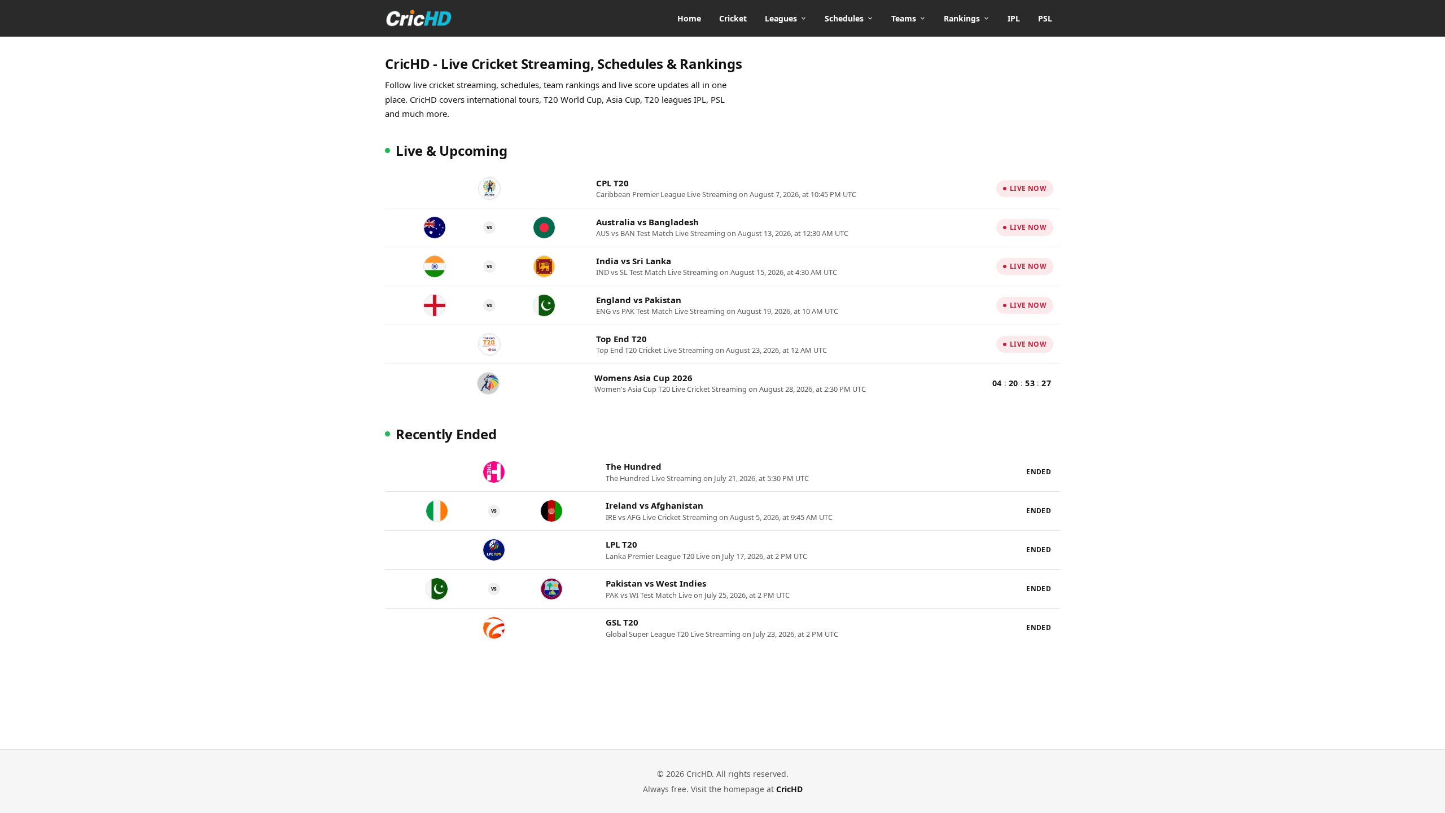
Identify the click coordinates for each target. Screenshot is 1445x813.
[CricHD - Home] (419, 18)
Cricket (733, 18)
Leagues (781, 18)
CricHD (789, 789)
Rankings (962, 18)
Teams (903, 18)
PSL (1045, 18)
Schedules (844, 18)
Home (689, 18)
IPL (1014, 18)
